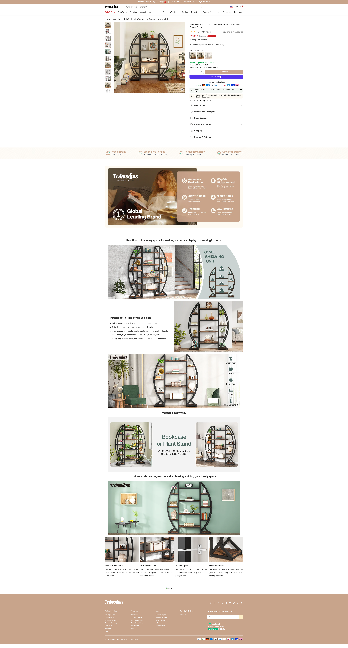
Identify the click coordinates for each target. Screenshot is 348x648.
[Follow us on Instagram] (222, 603)
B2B (157, 623)
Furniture (133, 12)
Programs (238, 12)
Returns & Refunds (136, 620)
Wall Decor (174, 12)
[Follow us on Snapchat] (241, 603)
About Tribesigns (224, 12)
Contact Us (134, 614)
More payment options (216, 82)
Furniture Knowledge (111, 623)
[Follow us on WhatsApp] (211, 603)
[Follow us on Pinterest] (226, 603)
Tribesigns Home (110, 614)
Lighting (157, 12)
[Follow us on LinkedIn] (237, 603)
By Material (195, 12)
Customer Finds (109, 617)
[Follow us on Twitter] (218, 603)
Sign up (238, 95)
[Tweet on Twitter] (207, 100)
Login (198, 97)
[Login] (237, 7)
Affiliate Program (160, 620)
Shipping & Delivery (136, 617)
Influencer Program (161, 617)
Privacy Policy (135, 625)
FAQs (132, 628)
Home (107, 19)
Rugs (165, 12)
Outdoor (185, 12)
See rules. (205, 97)
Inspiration (108, 628)
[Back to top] (340, 635)
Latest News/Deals (110, 620)
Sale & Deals (110, 12)
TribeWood (122, 12)
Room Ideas (108, 625)
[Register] (241, 617)
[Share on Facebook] (201, 100)
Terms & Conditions (137, 623)
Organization (145, 12)
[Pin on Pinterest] (204, 100)
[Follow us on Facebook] (214, 603)
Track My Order (160, 625)
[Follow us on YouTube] (230, 603)
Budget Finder (209, 12)
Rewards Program (161, 614)
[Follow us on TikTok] (233, 603)
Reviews (107, 631)
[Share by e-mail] (210, 100)
